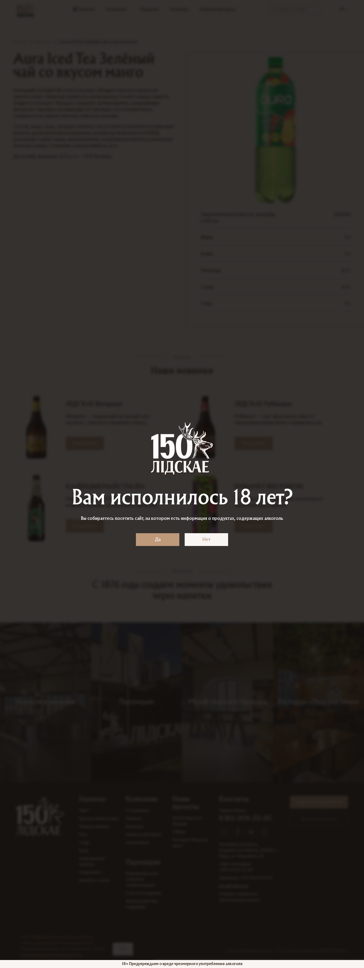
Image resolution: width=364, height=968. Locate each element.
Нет (206, 539)
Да (158, 539)
